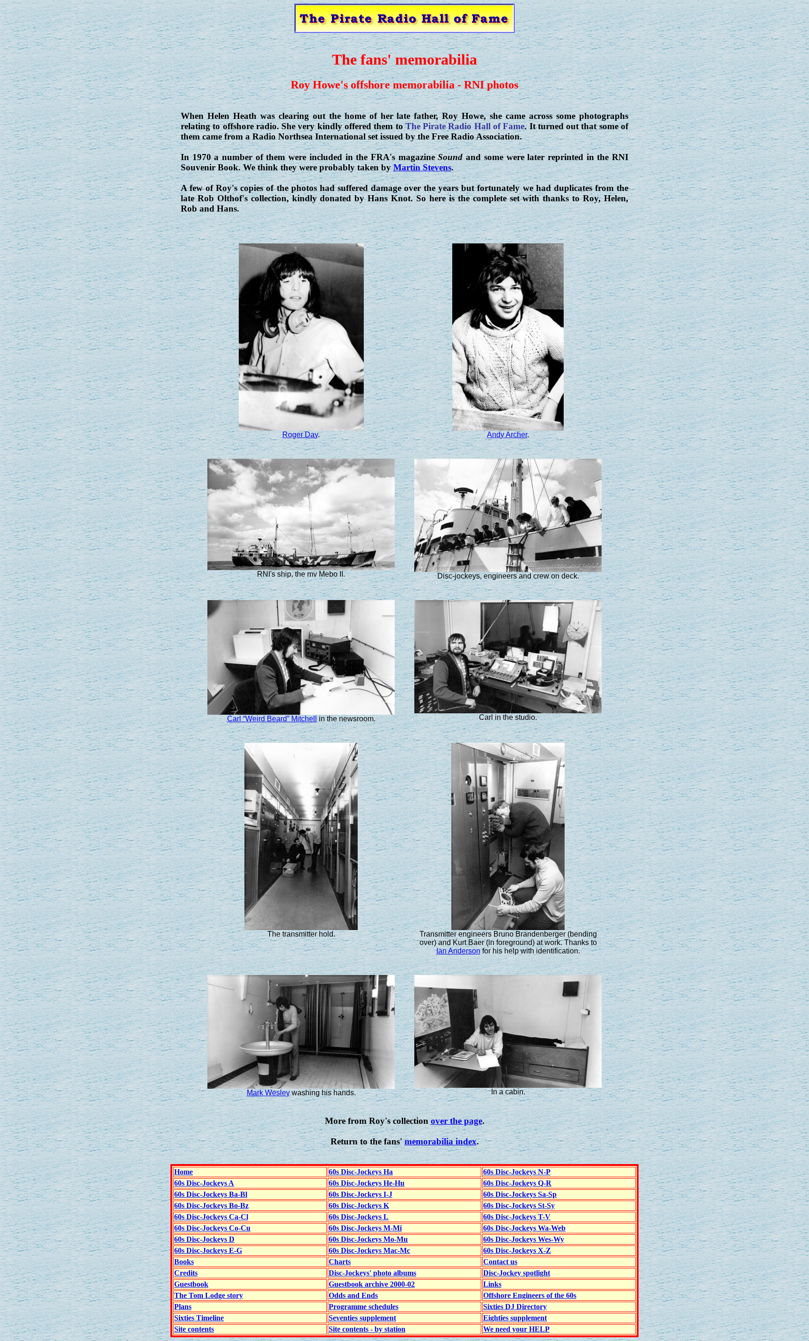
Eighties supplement (515, 1318)
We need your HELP (516, 1329)
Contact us (500, 1262)
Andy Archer (507, 435)
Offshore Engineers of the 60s (529, 1295)
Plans (182, 1307)
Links (492, 1284)
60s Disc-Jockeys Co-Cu (212, 1228)
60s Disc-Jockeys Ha (361, 1172)
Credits (186, 1273)
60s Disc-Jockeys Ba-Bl (210, 1194)
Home (183, 1172)
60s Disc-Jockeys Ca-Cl (211, 1217)
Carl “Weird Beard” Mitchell (272, 719)
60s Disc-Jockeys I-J (360, 1194)
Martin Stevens (422, 167)
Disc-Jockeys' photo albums (372, 1273)
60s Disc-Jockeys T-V (517, 1217)
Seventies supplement (362, 1318)
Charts (340, 1262)
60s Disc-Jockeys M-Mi (365, 1228)
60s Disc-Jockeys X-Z (517, 1250)
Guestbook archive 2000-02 (372, 1284)
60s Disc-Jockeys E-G (208, 1250)
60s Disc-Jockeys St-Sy (519, 1205)
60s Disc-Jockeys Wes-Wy (523, 1239)
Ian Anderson (458, 951)
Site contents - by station (367, 1329)
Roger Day (300, 435)
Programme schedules (363, 1307)
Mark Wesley (268, 1093)
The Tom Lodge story (208, 1295)
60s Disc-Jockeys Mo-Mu (368, 1239)
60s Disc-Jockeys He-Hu (366, 1183)
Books (184, 1262)
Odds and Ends (353, 1295)
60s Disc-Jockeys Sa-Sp (520, 1194)
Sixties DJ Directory (515, 1307)
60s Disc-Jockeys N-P (517, 1172)
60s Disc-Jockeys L (359, 1217)
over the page (456, 1121)
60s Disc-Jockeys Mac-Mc (369, 1250)
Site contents (194, 1329)
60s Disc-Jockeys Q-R (517, 1183)
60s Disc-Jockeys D (204, 1239)
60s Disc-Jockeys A (204, 1183)
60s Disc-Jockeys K (359, 1205)
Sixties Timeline (199, 1318)
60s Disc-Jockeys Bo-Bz (211, 1205)
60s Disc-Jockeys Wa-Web (524, 1228)
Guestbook (191, 1284)
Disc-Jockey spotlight (516, 1273)
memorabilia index (440, 1141)
